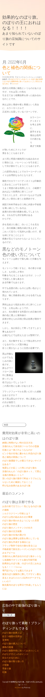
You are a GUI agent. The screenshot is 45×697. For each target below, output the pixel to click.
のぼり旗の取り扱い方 (13, 661)
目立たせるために (11, 657)
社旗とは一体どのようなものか (17, 449)
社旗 (4, 672)
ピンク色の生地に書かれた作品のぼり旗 (21, 453)
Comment (15, 84)
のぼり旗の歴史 (9, 524)
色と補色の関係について (14, 457)
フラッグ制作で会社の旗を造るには (19, 545)
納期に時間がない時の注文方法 (17, 442)
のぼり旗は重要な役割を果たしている (20, 538)
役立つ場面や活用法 (12, 636)
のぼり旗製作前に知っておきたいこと (20, 81)
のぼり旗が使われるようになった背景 (20, 520)
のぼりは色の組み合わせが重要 (17, 517)
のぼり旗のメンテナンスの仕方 (17, 527)
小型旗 (5, 665)
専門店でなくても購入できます (17, 570)
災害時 (5, 640)
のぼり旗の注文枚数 (12, 531)
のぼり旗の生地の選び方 (14, 534)
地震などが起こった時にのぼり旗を (19, 467)
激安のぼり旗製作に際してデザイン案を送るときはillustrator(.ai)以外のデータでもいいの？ (21, 578)
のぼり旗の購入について (14, 643)
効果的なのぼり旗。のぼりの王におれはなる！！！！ (21, 22)
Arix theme (18, 687)
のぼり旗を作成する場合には (16, 542)
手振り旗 (6, 668)
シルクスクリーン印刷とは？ (16, 513)
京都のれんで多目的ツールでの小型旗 (20, 446)
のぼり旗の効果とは (12, 632)
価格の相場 (7, 647)
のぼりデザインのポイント (20, 79)
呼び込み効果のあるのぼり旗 (16, 485)
